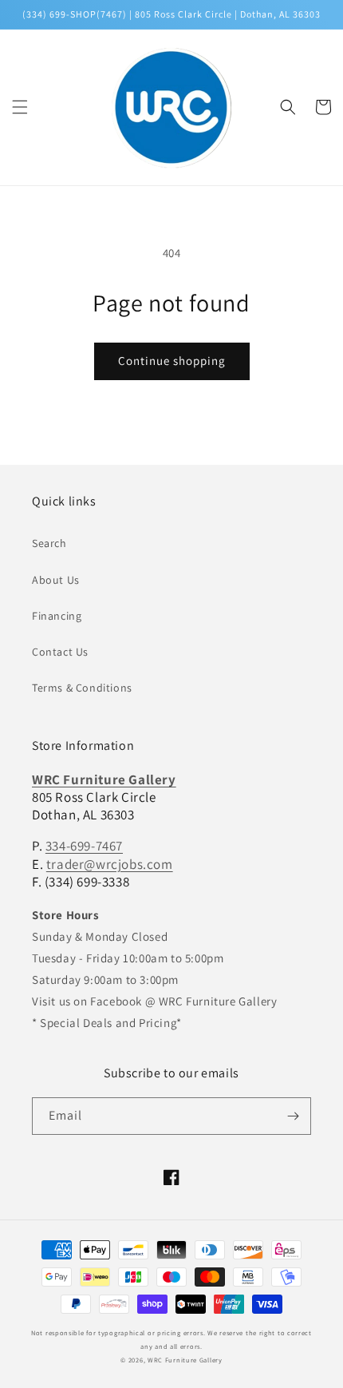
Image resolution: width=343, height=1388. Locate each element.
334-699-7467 (84, 846)
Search (49, 543)
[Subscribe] (292, 1116)
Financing (56, 616)
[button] (19, 107)
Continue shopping (172, 360)
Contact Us (60, 651)
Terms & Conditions (82, 687)
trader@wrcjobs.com (109, 864)
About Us (56, 580)
